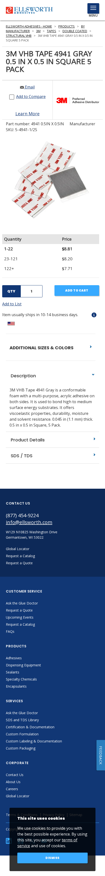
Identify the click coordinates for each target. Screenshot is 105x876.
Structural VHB (19, 36)
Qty (11, 291)
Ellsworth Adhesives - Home (29, 26)
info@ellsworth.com (29, 522)
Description (23, 376)
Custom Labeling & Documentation (34, 741)
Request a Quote (19, 610)
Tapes (51, 31)
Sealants (12, 672)
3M (38, 31)
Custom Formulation (22, 734)
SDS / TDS (21, 456)
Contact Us (14, 774)
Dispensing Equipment (23, 665)
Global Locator (17, 796)
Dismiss (52, 858)
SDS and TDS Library (22, 720)
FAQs (10, 631)
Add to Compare (31, 96)
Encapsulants (16, 686)
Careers (12, 789)
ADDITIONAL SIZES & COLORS (42, 348)
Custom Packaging (20, 748)
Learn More (27, 114)
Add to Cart (76, 290)
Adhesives (14, 658)
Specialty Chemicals (21, 679)
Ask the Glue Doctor (22, 603)
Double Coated (75, 31)
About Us (13, 781)
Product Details (27, 440)
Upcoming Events (19, 617)
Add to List (11, 304)
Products (66, 26)
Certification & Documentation (30, 727)
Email (29, 87)
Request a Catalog (20, 624)
